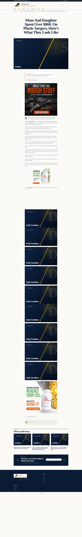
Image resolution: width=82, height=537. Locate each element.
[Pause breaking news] (67, 11)
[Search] (67, 5)
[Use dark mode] (67, 0)
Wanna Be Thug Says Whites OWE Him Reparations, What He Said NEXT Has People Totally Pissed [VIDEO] (40, 448)
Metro (31, 187)
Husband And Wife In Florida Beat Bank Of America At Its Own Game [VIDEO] (22, 448)
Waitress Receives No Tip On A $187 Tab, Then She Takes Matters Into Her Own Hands (59, 448)
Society (15, 446)
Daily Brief (65, 0)
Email (31, 416)
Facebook (29, 416)
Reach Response (42, 493)
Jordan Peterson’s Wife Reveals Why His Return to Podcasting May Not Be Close (63, 11)
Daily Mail (31, 121)
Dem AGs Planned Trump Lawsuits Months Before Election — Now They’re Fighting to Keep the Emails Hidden (36, 11)
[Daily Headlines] (24, 4)
